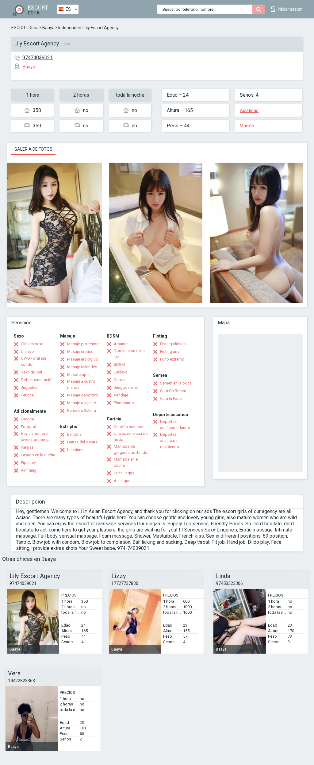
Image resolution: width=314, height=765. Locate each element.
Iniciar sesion (290, 9)
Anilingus (122, 480)
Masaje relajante (81, 402)
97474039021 (37, 57)
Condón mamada (129, 426)
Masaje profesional (84, 344)
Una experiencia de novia (130, 436)
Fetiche (27, 395)
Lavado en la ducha (38, 455)
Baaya (48, 27)
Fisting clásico (173, 344)
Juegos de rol (126, 387)
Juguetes (29, 387)
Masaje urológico (82, 359)
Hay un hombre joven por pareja (35, 436)
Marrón (247, 126)
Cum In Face (171, 398)
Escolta (27, 419)
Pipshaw (28, 462)
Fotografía (30, 426)
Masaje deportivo (82, 395)
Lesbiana (75, 449)
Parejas (27, 447)
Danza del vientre (82, 442)
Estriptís (74, 434)
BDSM (119, 364)
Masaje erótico (80, 351)
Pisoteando (124, 402)
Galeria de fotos (33, 149)
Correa (119, 379)
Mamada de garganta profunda (130, 449)
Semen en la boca (176, 383)
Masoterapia (78, 374)
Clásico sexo (32, 344)
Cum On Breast (173, 390)
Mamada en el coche (126, 462)
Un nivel (28, 351)
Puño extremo (172, 359)
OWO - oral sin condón (33, 361)
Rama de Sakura (81, 410)
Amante (121, 344)
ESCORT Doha (25, 27)
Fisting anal (170, 351)
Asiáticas (249, 110)
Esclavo (121, 372)
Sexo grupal (31, 372)
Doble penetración (37, 379)
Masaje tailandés (82, 367)
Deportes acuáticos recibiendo (169, 440)
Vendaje (121, 395)
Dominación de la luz (129, 353)
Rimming (28, 470)
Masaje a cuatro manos (81, 384)
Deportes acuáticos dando (175, 424)
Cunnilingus (124, 473)
